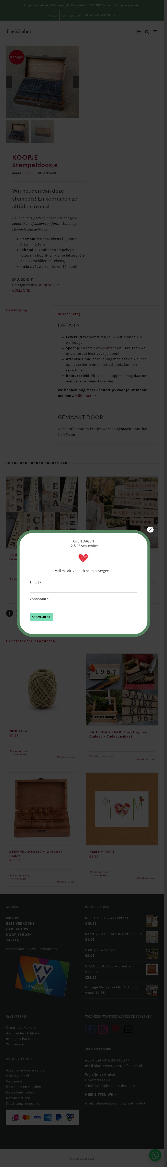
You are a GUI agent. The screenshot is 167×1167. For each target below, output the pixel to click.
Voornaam (39, 599)
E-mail (36, 582)
